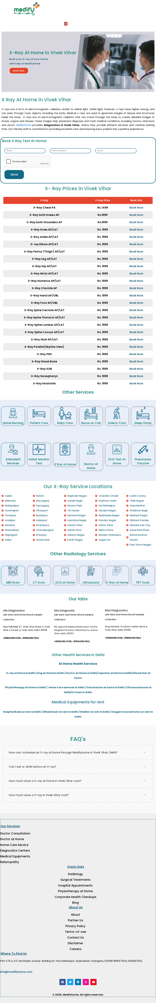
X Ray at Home (65, 464)
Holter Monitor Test (39, 461)
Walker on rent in (91, 712)
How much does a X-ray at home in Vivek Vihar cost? (45, 781)
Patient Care (39, 423)
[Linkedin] (78, 982)
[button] (66, 23)
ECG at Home (65, 582)
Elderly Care (117, 423)
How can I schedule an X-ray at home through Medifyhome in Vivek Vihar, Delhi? (63, 752)
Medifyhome (23, 125)
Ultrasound (91, 582)
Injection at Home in (111, 673)
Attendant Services (13, 461)
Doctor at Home (91, 466)
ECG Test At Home (117, 461)
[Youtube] (93, 982)
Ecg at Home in (47, 673)
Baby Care (65, 423)
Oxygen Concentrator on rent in (132, 712)
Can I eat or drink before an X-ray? (32, 767)
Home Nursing (13, 423)
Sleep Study (143, 423)
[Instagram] (86, 982)
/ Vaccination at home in (101, 687)
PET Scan (143, 582)
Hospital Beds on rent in (19, 712)
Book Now (136, 207)
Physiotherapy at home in (22, 687)
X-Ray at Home (117, 582)
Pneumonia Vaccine (143, 461)
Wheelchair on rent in (57, 712)
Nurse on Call (91, 423)
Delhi (60, 673)
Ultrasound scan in (139, 687)
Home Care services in (63, 687)
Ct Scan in (78, 692)
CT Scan (39, 582)
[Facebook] (62, 982)
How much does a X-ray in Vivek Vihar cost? (39, 795)
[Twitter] (70, 982)
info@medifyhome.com (16, 972)
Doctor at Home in (78, 673)
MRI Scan (13, 582)
